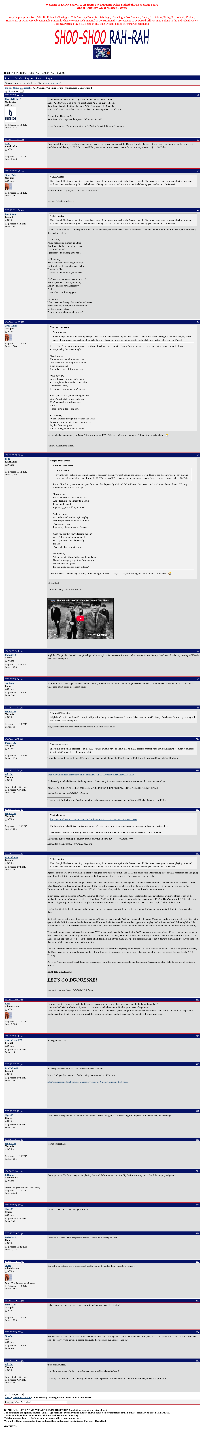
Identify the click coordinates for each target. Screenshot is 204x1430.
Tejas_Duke (11, 175)
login (46, 83)
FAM (7, 1003)
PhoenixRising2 (13, 99)
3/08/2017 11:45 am (14, 171)
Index (8, 78)
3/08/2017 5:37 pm (14, 853)
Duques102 (10, 711)
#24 (197, 1332)
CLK (7, 143)
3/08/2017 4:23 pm (14, 809)
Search (18, 78)
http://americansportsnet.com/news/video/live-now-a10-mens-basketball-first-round (87, 1081)
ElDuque (9, 1175)
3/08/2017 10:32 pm (14, 1300)
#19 (197, 1171)
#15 (197, 1036)
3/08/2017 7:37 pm (14, 1064)
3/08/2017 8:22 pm (14, 1111)
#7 (198, 651)
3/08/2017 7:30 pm (14, 1036)
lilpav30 (9, 1115)
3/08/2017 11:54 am (14, 210)
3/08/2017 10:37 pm (14, 1332)
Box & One (10, 214)
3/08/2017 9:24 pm (14, 1171)
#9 (198, 707)
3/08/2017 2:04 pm (14, 679)
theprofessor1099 (13, 1040)
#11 (197, 770)
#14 (197, 999)
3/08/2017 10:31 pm (14, 1233)
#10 (197, 738)
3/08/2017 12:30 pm (14, 455)
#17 (197, 1111)
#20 (197, 1205)
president (10, 683)
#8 (198, 679)
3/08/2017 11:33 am (14, 139)
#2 (198, 139)
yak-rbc (9, 774)
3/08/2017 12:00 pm (14, 321)
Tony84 (8, 1336)
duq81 (8, 1265)
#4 (198, 210)
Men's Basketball (22, 87)
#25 (197, 1360)
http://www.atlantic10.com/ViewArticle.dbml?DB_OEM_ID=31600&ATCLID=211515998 (90, 774)
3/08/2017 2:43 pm (14, 707)
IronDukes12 (11, 857)
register (56, 83)
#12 (197, 809)
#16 (197, 1064)
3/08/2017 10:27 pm (14, 1205)
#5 (198, 321)
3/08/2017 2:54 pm (14, 770)
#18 (197, 1139)
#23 (197, 1300)
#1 (198, 95)
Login (49, 78)
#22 (197, 1261)
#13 (197, 853)
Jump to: (9, 1402)
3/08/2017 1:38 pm (14, 651)
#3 (198, 171)
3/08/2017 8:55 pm (14, 1139)
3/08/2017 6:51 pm (14, 999)
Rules (39, 78)
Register (29, 78)
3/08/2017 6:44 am (14, 95)
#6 (198, 455)
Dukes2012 (10, 655)
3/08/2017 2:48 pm (14, 738)
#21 (197, 1233)
